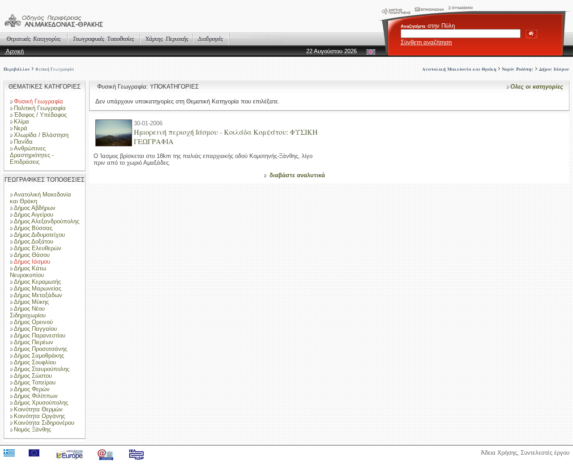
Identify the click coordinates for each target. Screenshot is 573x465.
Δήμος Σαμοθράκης (39, 355)
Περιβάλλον (17, 69)
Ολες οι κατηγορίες (536, 86)
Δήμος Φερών (32, 389)
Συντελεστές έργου (545, 452)
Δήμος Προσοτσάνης (40, 349)
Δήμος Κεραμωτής (37, 281)
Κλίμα (21, 121)
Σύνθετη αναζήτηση (426, 42)
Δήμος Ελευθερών (37, 248)
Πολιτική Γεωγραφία (40, 108)
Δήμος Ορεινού (33, 322)
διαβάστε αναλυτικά (297, 175)
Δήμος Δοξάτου (33, 241)
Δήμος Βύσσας (33, 228)
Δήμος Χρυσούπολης (41, 402)
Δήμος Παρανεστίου (39, 335)
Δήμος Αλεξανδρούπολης (46, 221)
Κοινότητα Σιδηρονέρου (44, 422)
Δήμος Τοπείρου (35, 382)
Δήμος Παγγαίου (35, 328)
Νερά (20, 128)
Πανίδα (23, 141)
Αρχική (14, 51)
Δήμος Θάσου (32, 255)
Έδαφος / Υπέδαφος (40, 114)
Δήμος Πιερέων (33, 342)
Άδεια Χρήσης (499, 452)
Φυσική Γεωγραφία (54, 69)
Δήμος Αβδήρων (35, 208)
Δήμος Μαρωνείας (37, 288)
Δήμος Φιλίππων (36, 395)
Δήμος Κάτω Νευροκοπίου (28, 271)
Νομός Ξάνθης (32, 429)
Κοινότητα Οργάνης (39, 416)
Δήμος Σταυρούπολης (41, 369)
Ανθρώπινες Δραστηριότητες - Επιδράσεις (32, 155)
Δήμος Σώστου (33, 375)
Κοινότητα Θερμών (38, 409)
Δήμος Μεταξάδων (38, 295)
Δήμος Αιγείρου (33, 214)
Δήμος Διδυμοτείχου (39, 234)
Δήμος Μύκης (31, 302)
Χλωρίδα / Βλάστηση (41, 135)
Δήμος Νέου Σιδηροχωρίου (28, 312)
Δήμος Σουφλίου (35, 362)
